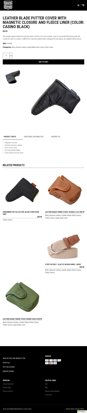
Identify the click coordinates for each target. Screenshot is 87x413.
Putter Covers (49, 47)
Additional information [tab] (33, 137)
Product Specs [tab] (10, 137)
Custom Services (8, 384)
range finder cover (61, 218)
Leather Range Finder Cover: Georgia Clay (62, 212)
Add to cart (43, 62)
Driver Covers (8, 371)
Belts (13, 47)
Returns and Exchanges (52, 391)
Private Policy (7, 387)
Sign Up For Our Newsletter (14, 358)
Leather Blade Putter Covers (35, 47)
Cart (46, 384)
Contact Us (48, 395)
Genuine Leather (21, 47)
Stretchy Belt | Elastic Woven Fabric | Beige (63, 264)
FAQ (46, 387)
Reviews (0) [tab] (55, 137)
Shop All (6, 363)
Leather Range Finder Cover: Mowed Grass (20, 319)
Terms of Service (8, 391)
